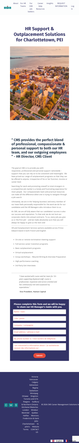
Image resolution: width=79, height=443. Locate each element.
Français (72, 441)
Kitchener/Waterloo (30, 407)
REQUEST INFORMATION (61, 4)
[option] (70, 441)
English (59, 441)
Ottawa (25, 396)
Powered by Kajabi (69, 438)
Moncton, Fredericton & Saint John (31, 418)
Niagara (26, 402)
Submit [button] (39, 355)
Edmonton (33, 385)
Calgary (35, 382)
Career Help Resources (40, 6)
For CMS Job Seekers (31, 7)
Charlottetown (28, 424)
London (25, 410)
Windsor (34, 410)
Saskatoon (33, 390)
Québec (35, 413)
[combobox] (57, 441)
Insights (50, 3)
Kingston (34, 396)
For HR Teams (23, 4)
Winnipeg (34, 393)
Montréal (25, 413)
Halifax (26, 415)
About (15, 3)
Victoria (35, 377)
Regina (35, 388)
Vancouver (33, 379)
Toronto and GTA (31, 399)
